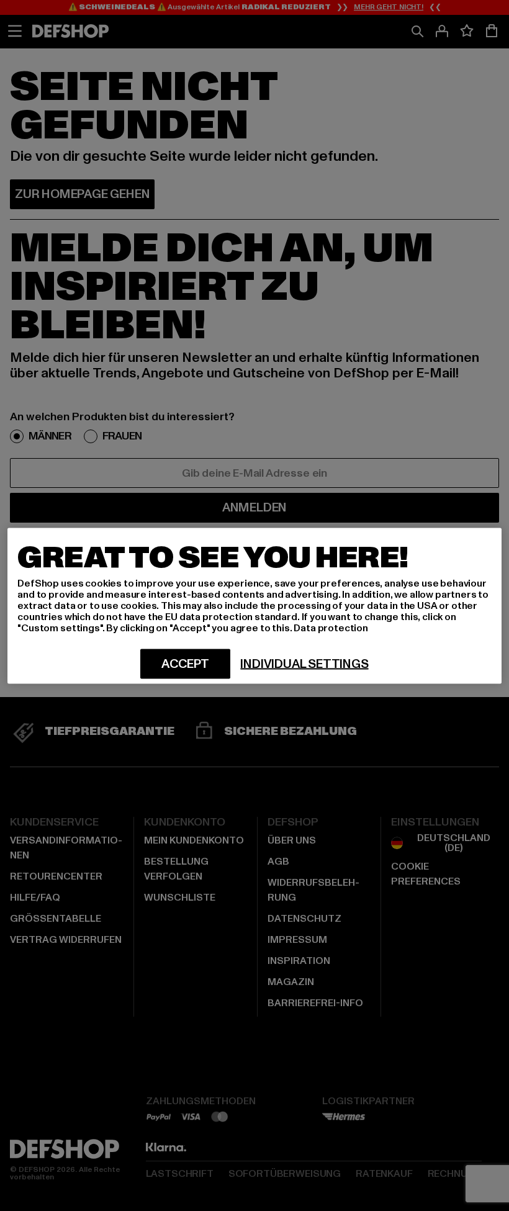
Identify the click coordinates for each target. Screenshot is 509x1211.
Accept (185, 663)
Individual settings (304, 663)
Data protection (331, 627)
